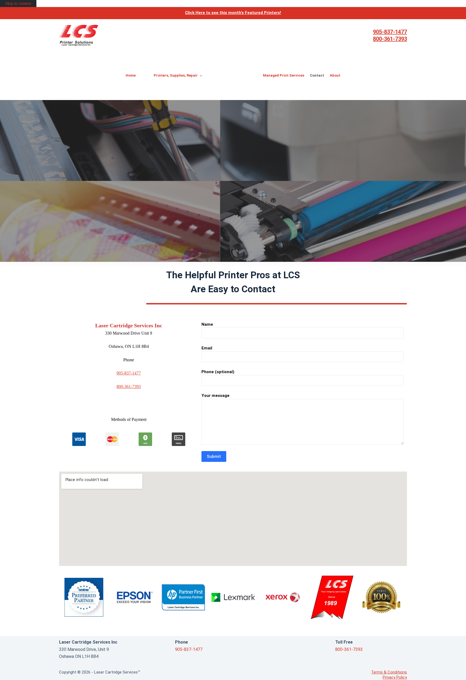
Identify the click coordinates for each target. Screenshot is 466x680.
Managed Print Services (283, 75)
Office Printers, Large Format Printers (234, 63)
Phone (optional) (217, 371)
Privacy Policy (395, 677)
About (335, 75)
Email (206, 348)
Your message (215, 395)
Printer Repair (233, 93)
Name (207, 324)
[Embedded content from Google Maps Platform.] (233, 519)
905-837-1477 (390, 32)
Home (131, 75)
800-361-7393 (390, 39)
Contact (317, 75)
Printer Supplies (234, 81)
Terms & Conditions (389, 672)
